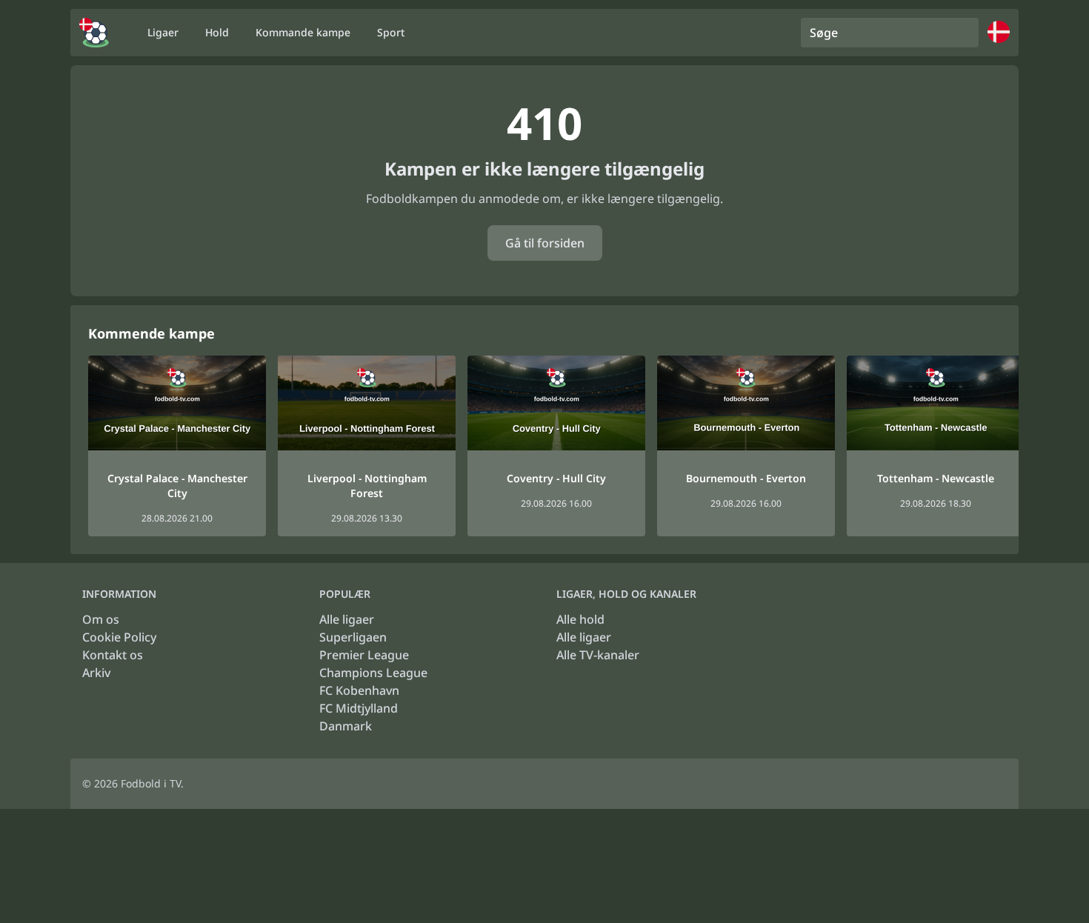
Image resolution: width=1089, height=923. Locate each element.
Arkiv (96, 672)
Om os (100, 619)
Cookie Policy (119, 637)
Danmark (345, 726)
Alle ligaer (346, 619)
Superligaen (353, 637)
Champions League (373, 672)
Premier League (364, 655)
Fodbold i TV (151, 783)
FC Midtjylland (358, 708)
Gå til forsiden (545, 243)
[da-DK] (94, 32)
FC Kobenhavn (359, 690)
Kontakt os (112, 655)
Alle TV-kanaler (597, 655)
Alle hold (580, 619)
